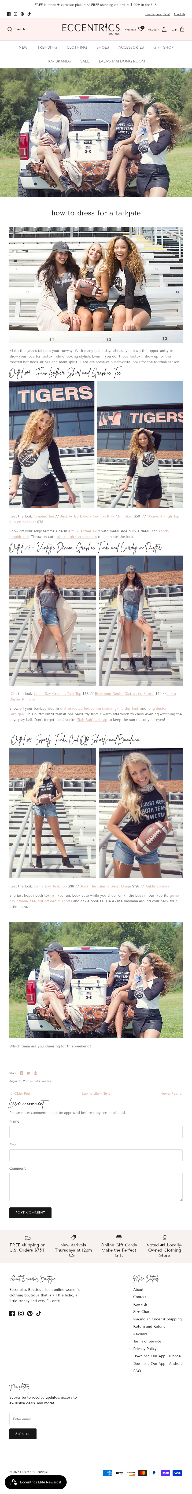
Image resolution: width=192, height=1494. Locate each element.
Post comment (30, 1212)
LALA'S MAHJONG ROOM (122, 61)
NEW (23, 47)
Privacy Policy (145, 1349)
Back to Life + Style (95, 1093)
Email (13, 1145)
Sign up (22, 1434)
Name (14, 1121)
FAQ (137, 1371)
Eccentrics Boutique (34, 1472)
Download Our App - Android (158, 1364)
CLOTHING (77, 47)
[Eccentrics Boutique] (91, 29)
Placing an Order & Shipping (157, 1319)
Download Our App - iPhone (157, 1356)
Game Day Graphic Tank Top (57, 694)
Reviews (140, 1334)
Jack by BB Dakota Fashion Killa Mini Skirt (96, 516)
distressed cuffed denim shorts (86, 708)
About (138, 1290)
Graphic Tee (44, 516)
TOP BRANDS (59, 61)
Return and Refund (149, 1326)
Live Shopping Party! (157, 14)
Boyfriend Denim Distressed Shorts (124, 694)
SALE (84, 61)
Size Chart (142, 1312)
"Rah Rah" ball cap (92, 720)
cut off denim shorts (55, 901)
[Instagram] (15, 14)
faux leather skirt (85, 531)
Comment (17, 1168)
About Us (179, 14)
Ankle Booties (157, 886)
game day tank (126, 708)
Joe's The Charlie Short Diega (105, 886)
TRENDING (47, 47)
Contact (140, 1297)
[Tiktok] (29, 14)
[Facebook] (9, 14)
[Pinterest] (22, 14)
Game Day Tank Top (50, 886)
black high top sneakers (77, 537)
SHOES (102, 47)
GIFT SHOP (163, 47)
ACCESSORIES (131, 47)
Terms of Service (147, 1341)
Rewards (140, 1304)
